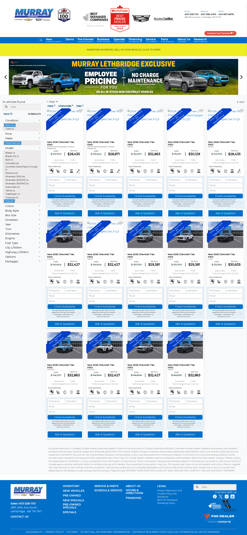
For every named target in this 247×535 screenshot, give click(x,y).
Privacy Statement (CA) (169, 490)
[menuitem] (22, 125)
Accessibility (34, 532)
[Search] (6, 107)
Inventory (71, 486)
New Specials (73, 500)
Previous (6, 77)
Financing (133, 498)
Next (241, 77)
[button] (41, 40)
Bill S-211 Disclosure (167, 500)
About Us (133, 486)
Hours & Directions (134, 492)
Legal (161, 486)
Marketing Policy (166, 503)
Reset (7, 114)
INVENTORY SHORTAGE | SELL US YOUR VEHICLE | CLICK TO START (124, 49)
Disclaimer (162, 497)
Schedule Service (108, 490)
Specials (69, 512)
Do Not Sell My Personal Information (105, 532)
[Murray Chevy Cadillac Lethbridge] (34, 14)
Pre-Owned (72, 495)
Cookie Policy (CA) (167, 493)
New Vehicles (73, 490)
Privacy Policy (54, 532)
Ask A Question (65, 213)
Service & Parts (106, 486)
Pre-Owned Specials (72, 506)
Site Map (72, 532)
